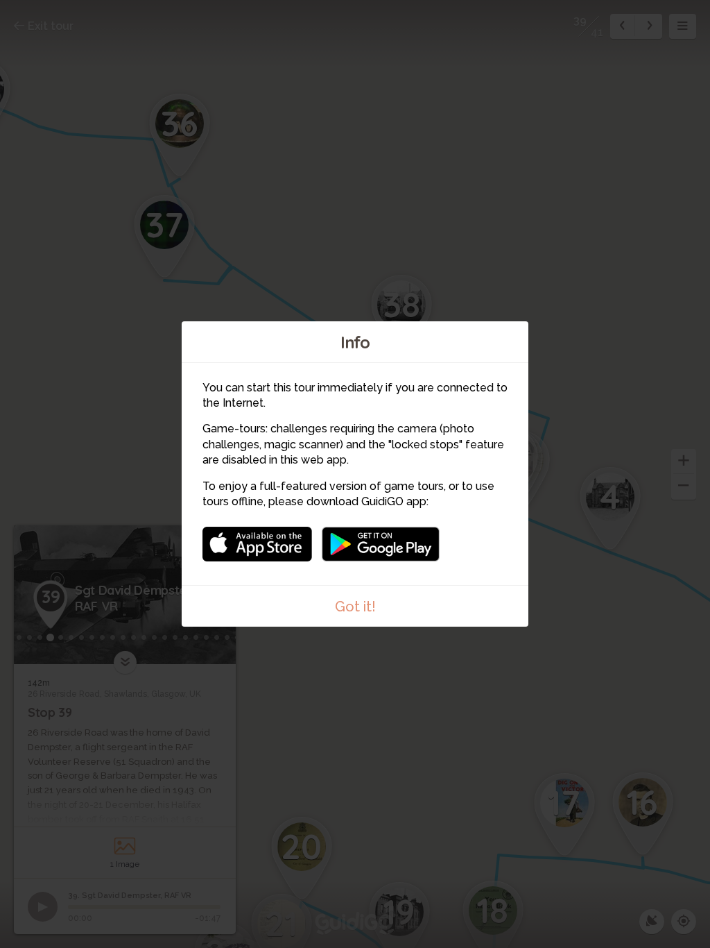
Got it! (355, 606)
